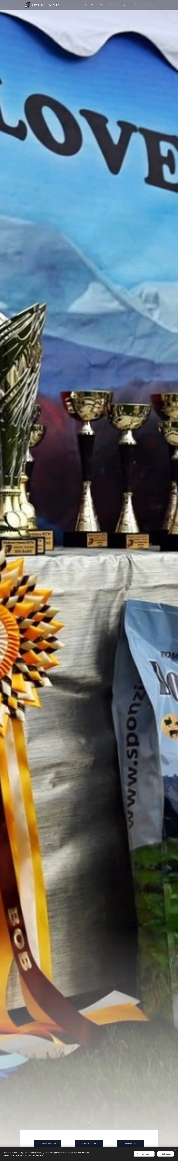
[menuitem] (84, 5)
